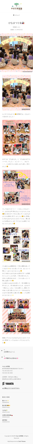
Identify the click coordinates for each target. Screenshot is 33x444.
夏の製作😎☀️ (6, 405)
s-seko (18, 27)
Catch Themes (22, 441)
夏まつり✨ (5, 400)
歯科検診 (4, 420)
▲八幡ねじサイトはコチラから (10, 388)
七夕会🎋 (5, 410)
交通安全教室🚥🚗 (7, 415)
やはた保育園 (19, 436)
